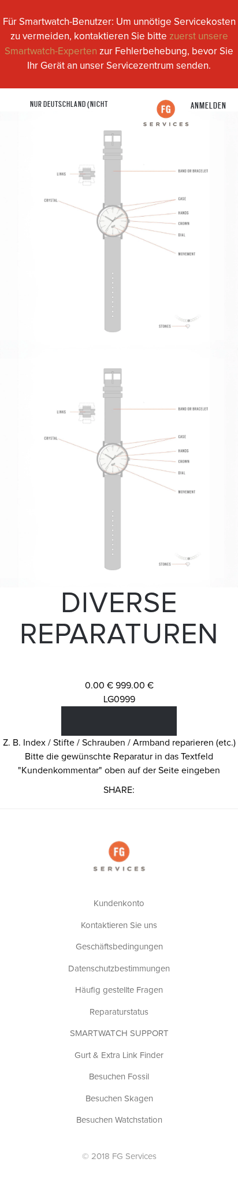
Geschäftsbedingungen (119, 947)
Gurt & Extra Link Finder (119, 1055)
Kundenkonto (119, 903)
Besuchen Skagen (119, 1098)
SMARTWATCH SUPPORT (119, 1033)
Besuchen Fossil (119, 1076)
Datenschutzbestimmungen (119, 968)
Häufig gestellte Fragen (119, 990)
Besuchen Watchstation (119, 1120)
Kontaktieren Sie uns (119, 925)
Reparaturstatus (119, 1012)
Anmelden (208, 105)
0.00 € (99, 685)
